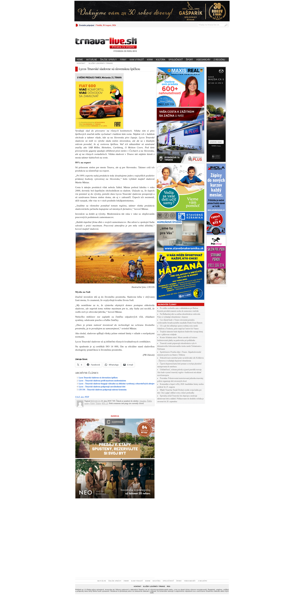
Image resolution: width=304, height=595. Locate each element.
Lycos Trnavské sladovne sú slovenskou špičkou (98, 378)
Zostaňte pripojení (86, 25)
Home (80, 59)
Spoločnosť (175, 59)
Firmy (123, 59)
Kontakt (81, 63)
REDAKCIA (95, 401)
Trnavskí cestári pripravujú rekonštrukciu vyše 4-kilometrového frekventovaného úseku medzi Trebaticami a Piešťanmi (179, 346)
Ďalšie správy (108, 59)
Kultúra (160, 59)
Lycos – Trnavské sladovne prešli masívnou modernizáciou (102, 381)
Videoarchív (203, 59)
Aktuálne (91, 59)
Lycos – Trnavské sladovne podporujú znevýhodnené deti (102, 387)
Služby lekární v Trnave (101, 63)
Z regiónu (219, 59)
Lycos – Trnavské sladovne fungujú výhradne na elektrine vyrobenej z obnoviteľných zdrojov (117, 384)
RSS (168, 586)
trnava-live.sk (109, 589)
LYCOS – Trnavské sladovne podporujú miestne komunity (103, 390)
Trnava (98, 403)
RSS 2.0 (105, 403)
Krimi (150, 59)
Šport (189, 59)
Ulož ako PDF (82, 397)
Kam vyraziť (137, 59)
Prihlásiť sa (79, 589)
